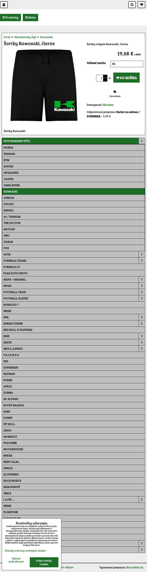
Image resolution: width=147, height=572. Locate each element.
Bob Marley (11, 518)
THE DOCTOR (12, 223)
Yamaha (9, 154)
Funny (8, 418)
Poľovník (10, 443)
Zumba (8, 392)
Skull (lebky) (13, 348)
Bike (6, 336)
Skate (7, 342)
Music (7, 286)
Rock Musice (12, 480)
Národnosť (11, 487)
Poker (7, 380)
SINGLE (8, 468)
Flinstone (10, 512)
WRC (7, 235)
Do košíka (128, 77)
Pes (5, 361)
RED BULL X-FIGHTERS (17, 330)
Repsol (9, 210)
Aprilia (9, 198)
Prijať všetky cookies (44, 562)
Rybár (7, 455)
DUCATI (9, 204)
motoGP (9, 229)
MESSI (7, 311)
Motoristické (13, 449)
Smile (7, 493)
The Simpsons (12, 524)
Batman (9, 374)
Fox (6, 248)
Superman (10, 367)
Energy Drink (13, 323)
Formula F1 (11, 267)
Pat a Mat (10, 531)
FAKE (6, 411)
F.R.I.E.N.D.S (11, 355)
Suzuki (8, 166)
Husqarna (11, 172)
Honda (8, 147)
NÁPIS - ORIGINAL (14, 279)
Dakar (8, 242)
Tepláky (9, 550)
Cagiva (9, 179)
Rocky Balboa (13, 405)
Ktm (6, 160)
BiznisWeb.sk (134, 567)
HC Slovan (10, 399)
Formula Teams (14, 260)
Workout (10, 436)
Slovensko (11, 474)
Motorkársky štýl (16, 141)
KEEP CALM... (11, 462)
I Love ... (8, 499)
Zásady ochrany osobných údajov (25, 550)
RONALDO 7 (11, 304)
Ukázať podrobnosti (16, 560)
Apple (7, 386)
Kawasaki (11, 191)
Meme (7, 506)
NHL (6, 317)
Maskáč (9, 537)
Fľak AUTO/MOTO (15, 273)
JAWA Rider (12, 185)
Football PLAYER (15, 298)
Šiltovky (9, 543)
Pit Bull (9, 424)
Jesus (7, 430)
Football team (14, 292)
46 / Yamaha (12, 216)
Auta (7, 254)
